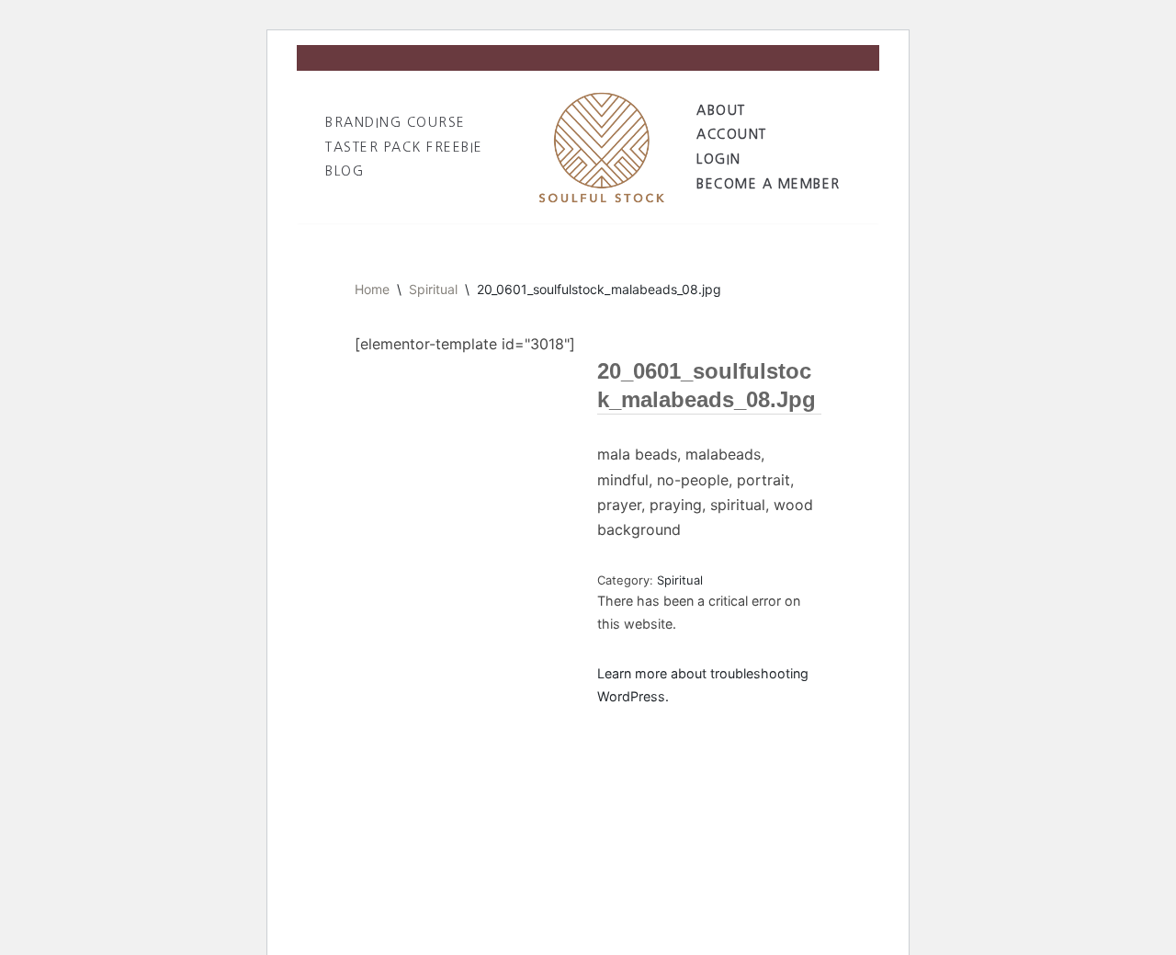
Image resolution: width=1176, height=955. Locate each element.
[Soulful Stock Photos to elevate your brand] (601, 146)
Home (372, 289)
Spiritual (433, 289)
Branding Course (395, 122)
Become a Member (768, 183)
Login (718, 159)
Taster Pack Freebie (404, 147)
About (721, 110)
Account (731, 134)
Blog (344, 171)
